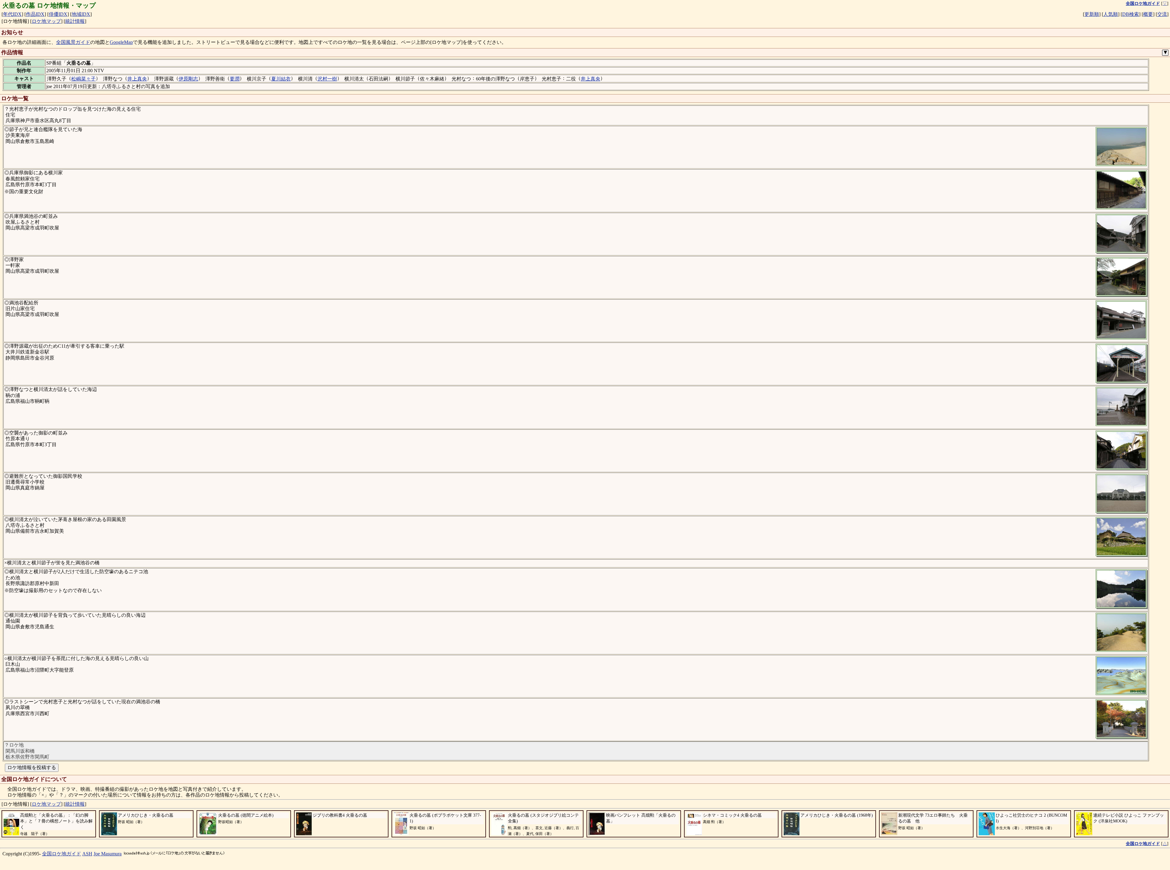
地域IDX (81, 14)
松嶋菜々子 (83, 78)
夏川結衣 (281, 78)
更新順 (1091, 14)
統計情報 (75, 21)
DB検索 (1130, 14)
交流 (1162, 14)
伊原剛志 (188, 78)
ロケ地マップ (46, 21)
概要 (1148, 14)
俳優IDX (58, 14)
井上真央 (137, 78)
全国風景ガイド (73, 42)
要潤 (234, 78)
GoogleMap (121, 42)
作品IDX (35, 14)
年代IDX (12, 14)
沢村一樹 (327, 78)
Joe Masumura (108, 853)
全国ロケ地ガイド (61, 853)
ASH (87, 853)
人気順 (1110, 14)
